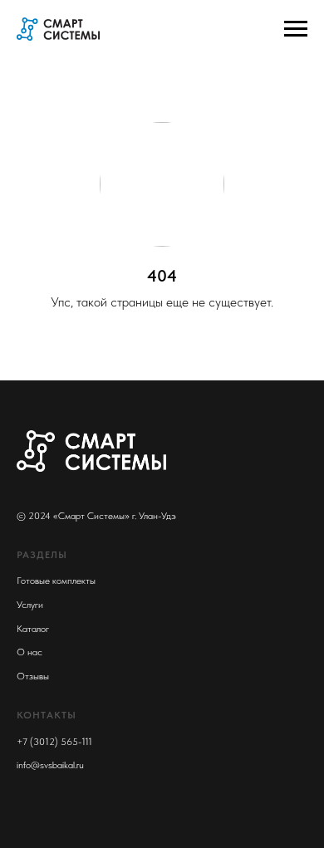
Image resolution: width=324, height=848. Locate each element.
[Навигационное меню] (295, 29)
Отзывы (33, 676)
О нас (29, 652)
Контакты (46, 715)
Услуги (30, 604)
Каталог (33, 629)
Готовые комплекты (56, 580)
